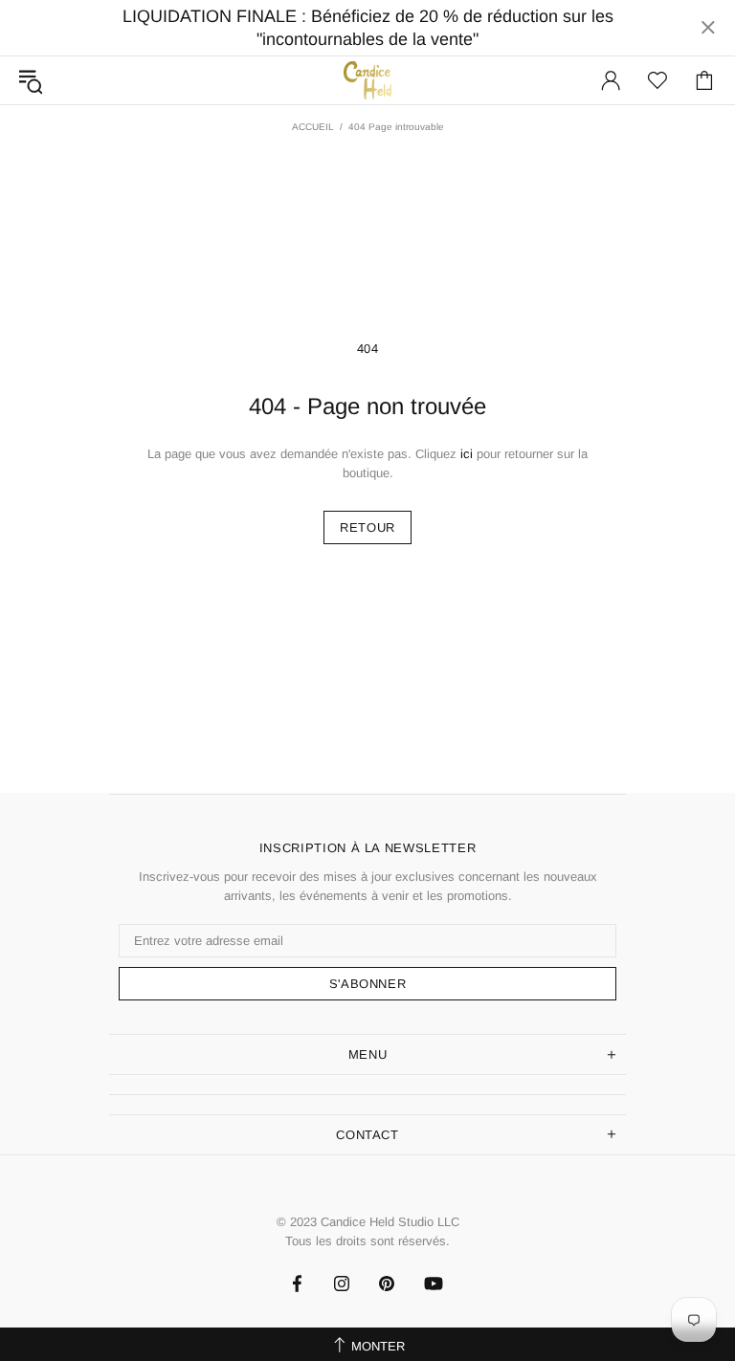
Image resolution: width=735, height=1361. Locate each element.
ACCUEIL (313, 126)
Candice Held (367, 80)
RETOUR (367, 527)
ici (466, 454)
